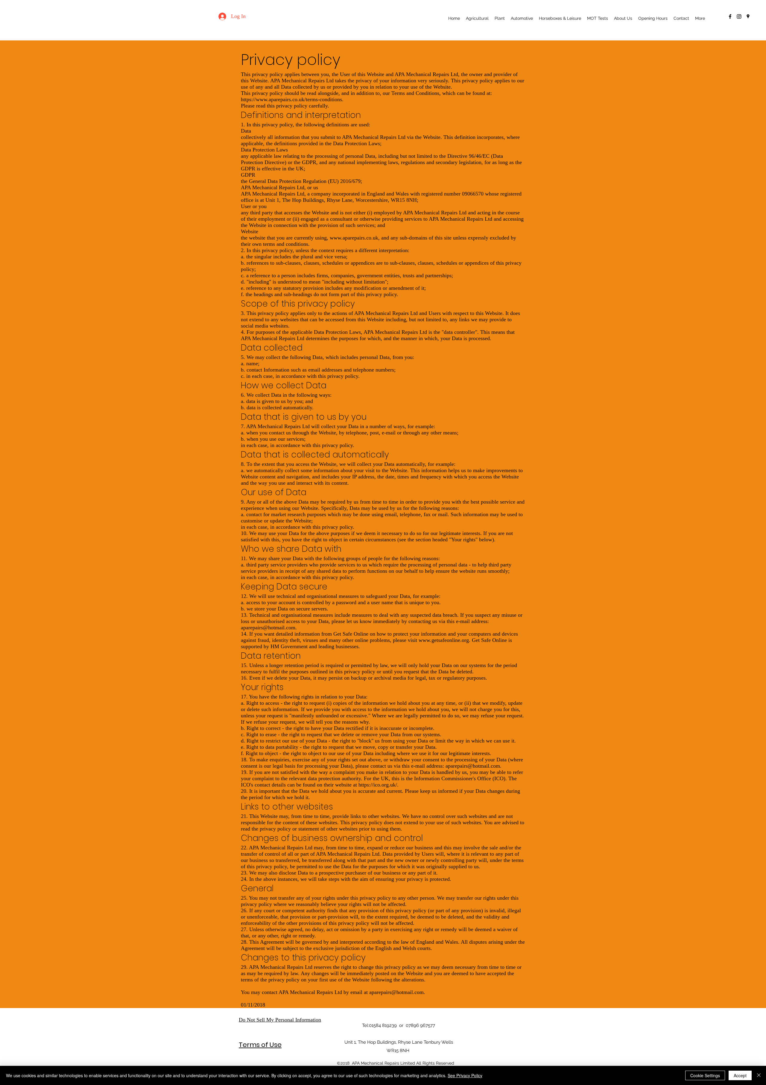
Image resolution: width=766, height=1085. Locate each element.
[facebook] (730, 16)
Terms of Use (260, 1044)
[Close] (758, 1075)
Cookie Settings (705, 1075)
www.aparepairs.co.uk (354, 238)
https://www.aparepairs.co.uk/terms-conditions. (292, 99)
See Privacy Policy (465, 1075)
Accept (740, 1075)
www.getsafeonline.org (444, 640)
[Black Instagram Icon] (739, 16)
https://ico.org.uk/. (378, 785)
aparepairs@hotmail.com (268, 628)
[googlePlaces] (748, 16)
